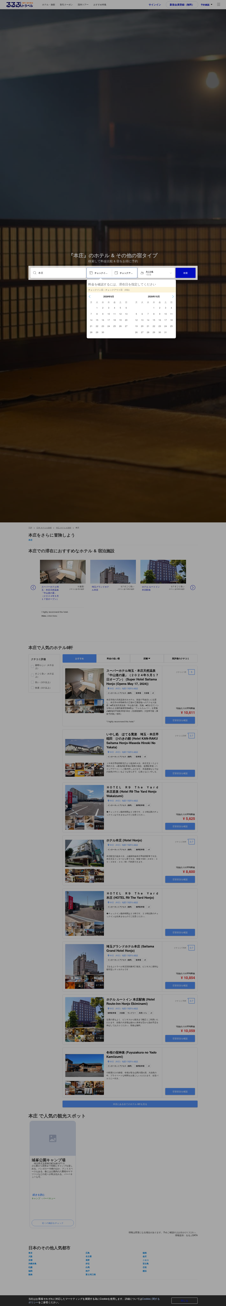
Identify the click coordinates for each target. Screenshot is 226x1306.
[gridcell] (97, 308)
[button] (89, 296)
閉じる (184, 1300)
